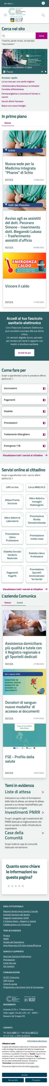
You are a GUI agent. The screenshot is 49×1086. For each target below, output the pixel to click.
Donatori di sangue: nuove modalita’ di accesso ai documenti (22, 706)
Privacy (6, 935)
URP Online (8, 980)
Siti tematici (9, 966)
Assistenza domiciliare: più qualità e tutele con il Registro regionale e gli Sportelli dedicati (23, 649)
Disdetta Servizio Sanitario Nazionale (12, 555)
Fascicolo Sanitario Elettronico (17, 956)
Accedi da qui (24, 352)
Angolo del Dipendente (13, 942)
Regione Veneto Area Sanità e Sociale (20, 911)
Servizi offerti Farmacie (12, 101)
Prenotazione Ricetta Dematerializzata (37, 519)
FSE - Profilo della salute (19, 759)
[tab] (42, 71)
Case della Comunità (14, 835)
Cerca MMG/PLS (36, 487)
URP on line (12, 487)
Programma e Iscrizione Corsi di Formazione (23, 987)
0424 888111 (13, 1032)
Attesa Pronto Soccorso (12, 501)
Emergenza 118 (12, 446)
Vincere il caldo (17, 286)
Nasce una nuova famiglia (14, 105)
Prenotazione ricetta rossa (37, 537)
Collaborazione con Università (17, 924)
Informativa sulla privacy (37, 1040)
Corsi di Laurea (10, 984)
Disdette (8, 411)
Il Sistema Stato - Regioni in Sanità (19, 921)
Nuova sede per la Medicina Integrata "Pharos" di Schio (20, 168)
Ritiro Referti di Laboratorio (12, 519)
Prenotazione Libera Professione (12, 537)
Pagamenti (9, 400)
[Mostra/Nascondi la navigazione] (5, 15)
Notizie (9, 179)
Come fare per (9, 963)
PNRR (6, 938)
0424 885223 (31, 1032)
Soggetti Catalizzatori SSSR (16, 918)
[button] (9, 3)
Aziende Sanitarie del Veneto (16, 914)
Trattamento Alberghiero (17, 434)
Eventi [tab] (20, 602)
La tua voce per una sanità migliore (18, 81)
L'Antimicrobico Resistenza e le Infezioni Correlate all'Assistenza (20, 87)
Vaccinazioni (10, 388)
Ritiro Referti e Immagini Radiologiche (36, 501)
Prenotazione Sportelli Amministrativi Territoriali (36, 574)
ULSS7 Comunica (11, 977)
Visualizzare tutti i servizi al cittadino (23, 455)
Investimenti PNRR (22, 812)
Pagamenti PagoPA (12, 574)
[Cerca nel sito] (43, 15)
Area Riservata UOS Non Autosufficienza (22, 945)
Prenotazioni (10, 423)
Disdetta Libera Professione (37, 554)
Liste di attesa (18, 792)
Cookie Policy (34, 1066)
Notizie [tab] (7, 123)
